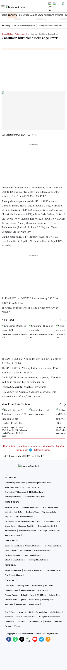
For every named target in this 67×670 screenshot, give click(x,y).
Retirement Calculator (42, 550)
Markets (12, 15)
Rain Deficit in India (12, 535)
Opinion (23, 600)
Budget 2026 (34, 604)
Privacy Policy (41, 612)
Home (4, 15)
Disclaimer (9, 617)
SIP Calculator (25, 550)
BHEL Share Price (36, 492)
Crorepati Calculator (33, 546)
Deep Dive (8, 516)
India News (9, 604)
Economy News (47, 600)
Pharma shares (10, 530)
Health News (34, 600)
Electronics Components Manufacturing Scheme (23, 521)
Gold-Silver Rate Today (14, 512)
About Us (22, 612)
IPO (20, 15)
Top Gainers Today (49, 512)
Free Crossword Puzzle (13, 575)
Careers (8, 626)
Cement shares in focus (27, 530)
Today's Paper (10, 612)
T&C (31, 612)
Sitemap (48, 621)
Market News (37, 586)
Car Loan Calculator (13, 555)
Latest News (9, 586)
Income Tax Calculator (13, 546)
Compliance (9, 621)
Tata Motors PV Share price (15, 492)
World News (41, 595)
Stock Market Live (12, 507)
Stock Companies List (13, 570)
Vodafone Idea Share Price (34, 497)
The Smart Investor (53, 15)
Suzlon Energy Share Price (15, 483)
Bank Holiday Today (50, 507)
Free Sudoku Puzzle (53, 570)
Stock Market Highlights (24, 25)
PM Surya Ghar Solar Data (50, 530)
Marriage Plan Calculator (38, 560)
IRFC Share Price (33, 487)
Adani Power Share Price (14, 487)
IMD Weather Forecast (24, 516)
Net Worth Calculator (53, 546)
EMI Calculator (11, 550)
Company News (23, 586)
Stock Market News (33, 15)
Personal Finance (11, 595)
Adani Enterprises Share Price (39, 483)
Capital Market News (21, 34)
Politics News (21, 604)
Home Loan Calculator (32, 555)
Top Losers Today (32, 512)
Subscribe (58, 621)
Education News (11, 600)
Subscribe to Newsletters (33, 570)
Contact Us (21, 621)
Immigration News (28, 590)
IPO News (49, 586)
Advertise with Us (35, 621)
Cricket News (43, 590)
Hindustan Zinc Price (26, 526)
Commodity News (11, 590)
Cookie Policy (55, 612)
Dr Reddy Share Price (13, 497)
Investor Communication (25, 617)
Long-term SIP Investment (50, 25)
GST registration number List (49, 617)
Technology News (27, 595)
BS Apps (17, 626)
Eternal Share (10, 526)
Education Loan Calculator (15, 560)
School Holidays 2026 (52, 521)
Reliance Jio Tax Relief (46, 526)
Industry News (54, 595)
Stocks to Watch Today (30, 507)
